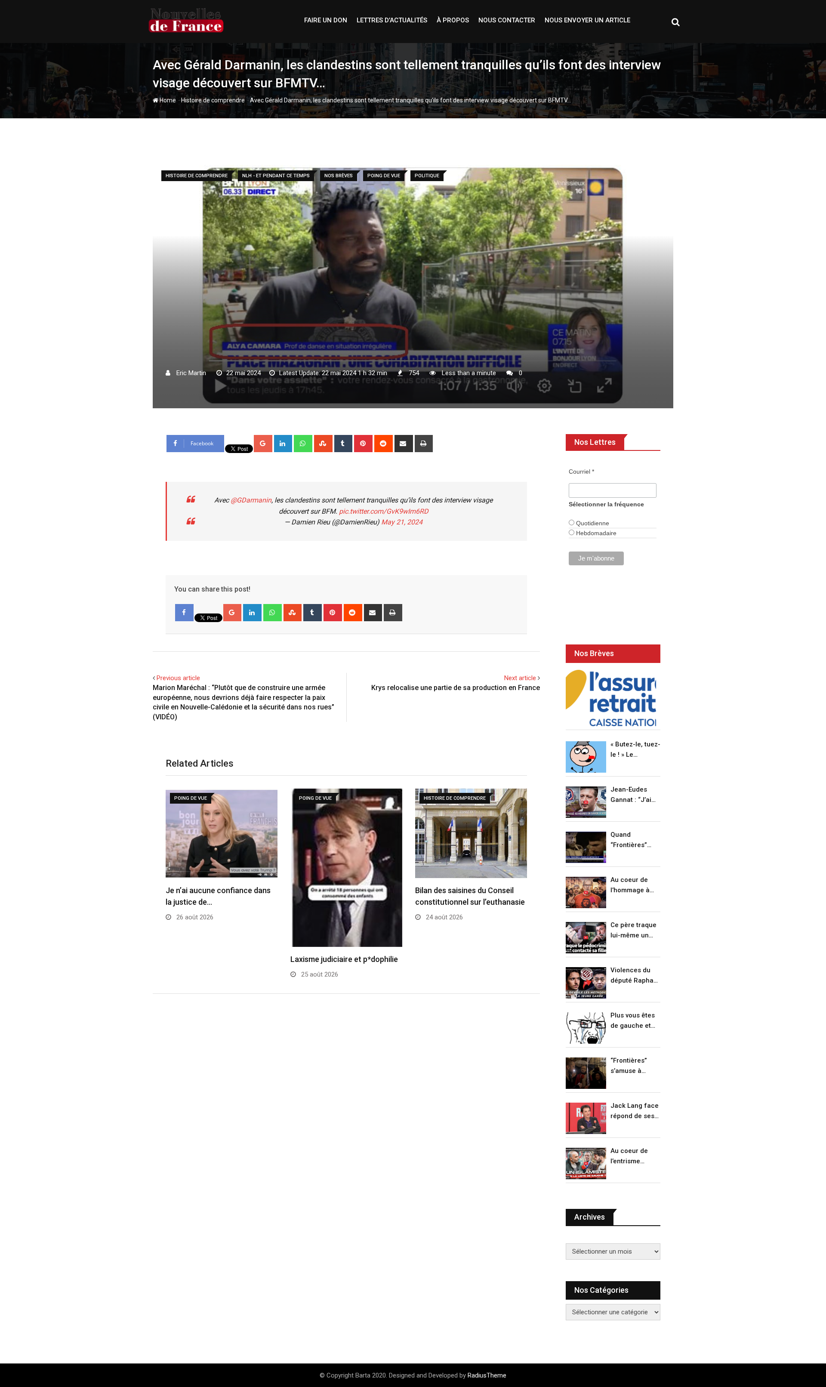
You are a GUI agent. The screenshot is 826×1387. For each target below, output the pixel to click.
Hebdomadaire (595, 533)
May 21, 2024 (401, 522)
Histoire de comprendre (213, 100)
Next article (520, 678)
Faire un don (325, 20)
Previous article (178, 678)
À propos (453, 20)
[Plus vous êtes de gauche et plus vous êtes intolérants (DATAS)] (586, 1028)
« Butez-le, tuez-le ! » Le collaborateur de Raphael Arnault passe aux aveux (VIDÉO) (635, 750)
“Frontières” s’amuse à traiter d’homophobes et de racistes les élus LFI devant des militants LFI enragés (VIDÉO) (633, 1066)
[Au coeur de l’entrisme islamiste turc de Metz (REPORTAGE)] (586, 1163)
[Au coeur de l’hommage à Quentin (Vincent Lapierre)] (586, 892)
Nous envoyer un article (587, 20)
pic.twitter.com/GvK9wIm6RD (383, 511)
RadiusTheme (487, 1375)
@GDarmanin (251, 500)
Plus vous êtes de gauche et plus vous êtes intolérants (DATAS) (632, 1021)
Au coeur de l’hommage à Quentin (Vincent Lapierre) (630, 885)
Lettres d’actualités (392, 20)
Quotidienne (591, 523)
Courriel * (581, 471)
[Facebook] (184, 612)
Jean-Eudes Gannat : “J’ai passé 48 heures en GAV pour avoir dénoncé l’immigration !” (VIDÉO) (633, 795)
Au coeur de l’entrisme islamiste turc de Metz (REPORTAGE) (631, 1156)
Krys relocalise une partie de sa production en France (455, 688)
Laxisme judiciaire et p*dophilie (344, 959)
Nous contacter (506, 20)
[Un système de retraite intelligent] (611, 698)
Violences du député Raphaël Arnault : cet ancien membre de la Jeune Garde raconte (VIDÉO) (634, 976)
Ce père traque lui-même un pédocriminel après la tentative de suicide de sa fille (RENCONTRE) (633, 930)
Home (167, 100)
